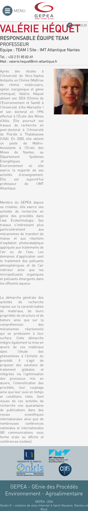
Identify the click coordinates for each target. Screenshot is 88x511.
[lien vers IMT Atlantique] (59, 456)
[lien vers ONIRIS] (30, 469)
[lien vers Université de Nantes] (29, 456)
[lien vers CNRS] (65, 469)
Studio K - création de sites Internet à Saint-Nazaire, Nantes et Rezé (44, 507)
